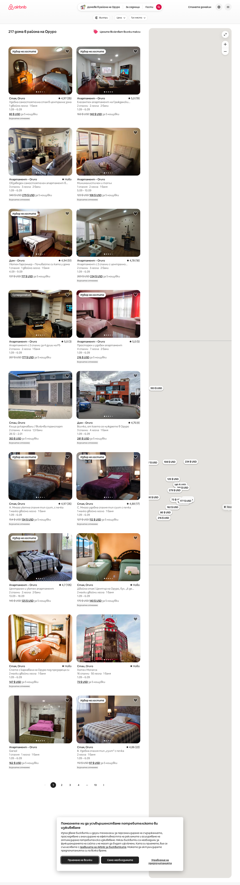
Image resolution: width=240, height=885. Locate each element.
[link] (45, 785)
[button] (14, 114)
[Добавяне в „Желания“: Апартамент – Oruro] (135, 51)
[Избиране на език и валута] (218, 7)
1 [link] (53, 785)
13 (95, 785)
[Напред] (103, 785)
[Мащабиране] (225, 44)
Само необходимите (120, 860)
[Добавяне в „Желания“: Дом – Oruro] (67, 213)
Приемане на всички (80, 860)
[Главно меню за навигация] (228, 7)
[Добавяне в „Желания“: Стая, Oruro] (67, 51)
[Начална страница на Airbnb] (17, 7)
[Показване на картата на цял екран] (225, 34)
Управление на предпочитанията (160, 861)
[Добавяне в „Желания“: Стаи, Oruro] (67, 375)
